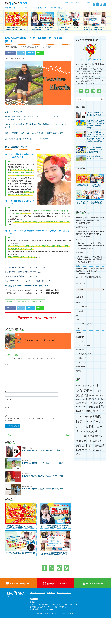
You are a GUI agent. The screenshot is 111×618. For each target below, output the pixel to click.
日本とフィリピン (23, 301)
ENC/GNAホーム (26, 8)
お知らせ (79, 303)
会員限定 (78, 403)
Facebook (11, 52)
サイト (7, 408)
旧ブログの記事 (87, 416)
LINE (40, 52)
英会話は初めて (84, 431)
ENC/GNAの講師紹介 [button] (94, 584)
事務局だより (91, 399)
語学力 (98, 446)
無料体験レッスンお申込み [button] (57, 584)
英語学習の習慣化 (91, 441)
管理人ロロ (81, 227)
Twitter (22, 52)
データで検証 (81, 399)
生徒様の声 (80, 337)
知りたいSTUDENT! (85, 345)
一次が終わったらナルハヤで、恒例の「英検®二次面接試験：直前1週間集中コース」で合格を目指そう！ (90, 245)
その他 (78, 332)
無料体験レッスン (42, 8)
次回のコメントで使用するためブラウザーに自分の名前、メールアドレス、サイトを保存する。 (31, 420)
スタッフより (80, 328)
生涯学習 (82, 427)
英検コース (82, 362)
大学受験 (95, 403)
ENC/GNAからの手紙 (85, 324)
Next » (68, 435)
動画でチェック (86, 403)
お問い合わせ (57, 8)
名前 (7, 391)
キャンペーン (80, 315)
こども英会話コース (85, 354)
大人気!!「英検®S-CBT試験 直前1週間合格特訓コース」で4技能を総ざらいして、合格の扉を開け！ (90, 220)
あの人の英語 (91, 386)
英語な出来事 (80, 366)
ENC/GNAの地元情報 (82, 386)
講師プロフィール (38, 301)
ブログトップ (11, 8)
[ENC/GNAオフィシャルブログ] (29, 3)
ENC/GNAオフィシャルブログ (52, 613)
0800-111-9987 (73, 604)
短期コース (82, 358)
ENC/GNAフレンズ (85, 307)
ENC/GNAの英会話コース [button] (20, 584)
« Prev (9, 435)
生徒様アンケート (84, 341)
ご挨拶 (81, 311)
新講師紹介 (10, 301)
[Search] (102, 99)
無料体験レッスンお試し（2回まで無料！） (39, 318)
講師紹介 (21, 58)
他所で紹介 (100, 399)
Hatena (31, 52)
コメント (9, 365)
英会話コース (80, 350)
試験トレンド (91, 446)
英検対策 (89, 436)
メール (8, 399)
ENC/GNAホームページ (37, 593)
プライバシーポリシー (64, 593)
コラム (78, 320)
